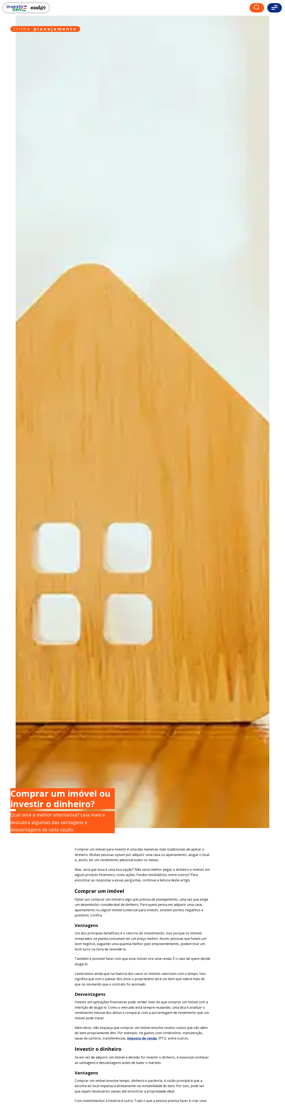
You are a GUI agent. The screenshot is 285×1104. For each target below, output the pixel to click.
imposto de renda (142, 1038)
